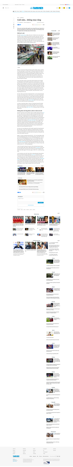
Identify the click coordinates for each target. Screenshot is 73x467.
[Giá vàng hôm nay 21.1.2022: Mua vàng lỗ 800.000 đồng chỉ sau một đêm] (22, 182)
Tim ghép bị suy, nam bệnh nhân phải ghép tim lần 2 (53, 395)
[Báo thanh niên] (36, 8)
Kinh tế (23, 11)
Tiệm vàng (27, 209)
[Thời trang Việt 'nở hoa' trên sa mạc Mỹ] (49, 435)
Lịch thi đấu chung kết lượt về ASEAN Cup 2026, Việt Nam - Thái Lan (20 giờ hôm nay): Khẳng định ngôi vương (53, 383)
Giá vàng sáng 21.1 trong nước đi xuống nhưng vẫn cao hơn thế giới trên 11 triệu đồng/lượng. (34, 183)
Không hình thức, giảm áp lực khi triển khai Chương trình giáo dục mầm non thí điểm (52, 368)
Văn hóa (39, 11)
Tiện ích (20, 4)
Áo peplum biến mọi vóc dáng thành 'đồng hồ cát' (52, 439)
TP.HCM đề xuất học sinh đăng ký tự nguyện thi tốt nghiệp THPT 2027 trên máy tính (53, 365)
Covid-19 (33, 154)
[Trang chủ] (13, 11)
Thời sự (18, 11)
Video (51, 11)
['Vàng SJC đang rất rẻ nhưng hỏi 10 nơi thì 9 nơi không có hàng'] (49, 290)
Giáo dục (34, 11)
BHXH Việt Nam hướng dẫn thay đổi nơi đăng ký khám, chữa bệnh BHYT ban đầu (57, 391)
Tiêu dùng (54, 11)
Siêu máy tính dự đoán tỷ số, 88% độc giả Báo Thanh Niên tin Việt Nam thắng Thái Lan (57, 375)
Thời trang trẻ (58, 11)
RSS (37, 456)
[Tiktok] (68, 4)
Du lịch (37, 11)
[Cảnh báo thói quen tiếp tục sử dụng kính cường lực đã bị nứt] (49, 405)
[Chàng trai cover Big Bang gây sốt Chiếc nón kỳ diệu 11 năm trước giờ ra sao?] (49, 347)
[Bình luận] (13, 24)
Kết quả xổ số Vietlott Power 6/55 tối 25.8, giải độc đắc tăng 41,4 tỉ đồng (53, 309)
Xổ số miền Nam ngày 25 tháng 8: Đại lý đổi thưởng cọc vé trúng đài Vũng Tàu (52, 312)
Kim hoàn (34, 209)
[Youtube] (65, 4)
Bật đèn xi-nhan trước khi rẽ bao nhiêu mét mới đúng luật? (52, 428)
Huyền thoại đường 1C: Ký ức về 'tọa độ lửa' (53, 265)
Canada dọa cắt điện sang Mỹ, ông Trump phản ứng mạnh (53, 283)
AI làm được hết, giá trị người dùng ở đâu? (52, 353)
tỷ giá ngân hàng (22, 141)
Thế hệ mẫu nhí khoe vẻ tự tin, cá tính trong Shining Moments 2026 (52, 442)
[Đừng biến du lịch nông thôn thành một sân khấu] (49, 320)
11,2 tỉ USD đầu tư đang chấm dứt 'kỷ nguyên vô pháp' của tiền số (53, 413)
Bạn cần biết (17, 4)
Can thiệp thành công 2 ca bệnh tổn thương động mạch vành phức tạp (52, 398)
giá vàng (31, 209)
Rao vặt (54, 450)
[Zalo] (69, 4)
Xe (49, 11)
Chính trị (15, 11)
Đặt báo (31, 456)
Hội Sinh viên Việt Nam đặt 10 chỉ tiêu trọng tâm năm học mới (52, 351)
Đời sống (26, 11)
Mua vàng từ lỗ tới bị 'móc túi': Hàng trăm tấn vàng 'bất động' (28, 186)
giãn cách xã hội (30, 107)
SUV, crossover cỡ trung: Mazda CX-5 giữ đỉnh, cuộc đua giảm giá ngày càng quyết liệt (57, 420)
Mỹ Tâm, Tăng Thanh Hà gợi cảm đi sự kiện (52, 339)
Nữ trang (19, 209)
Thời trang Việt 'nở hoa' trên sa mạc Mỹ (57, 434)
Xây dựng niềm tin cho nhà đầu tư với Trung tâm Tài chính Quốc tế (52, 280)
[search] (10, 8)
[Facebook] (67, 4)
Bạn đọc (54, 448)
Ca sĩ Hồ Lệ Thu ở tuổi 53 (49, 337)
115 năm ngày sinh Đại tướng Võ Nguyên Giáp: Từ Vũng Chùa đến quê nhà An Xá (57, 261)
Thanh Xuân (21, 22)
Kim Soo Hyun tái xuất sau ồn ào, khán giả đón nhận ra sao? (57, 333)
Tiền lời (24, 209)
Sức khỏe (28, 11)
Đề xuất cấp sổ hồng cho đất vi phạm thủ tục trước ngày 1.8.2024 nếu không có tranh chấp (52, 298)
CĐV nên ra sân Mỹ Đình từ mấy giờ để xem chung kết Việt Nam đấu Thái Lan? (52, 379)
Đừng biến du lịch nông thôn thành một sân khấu (57, 319)
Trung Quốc (38, 147)
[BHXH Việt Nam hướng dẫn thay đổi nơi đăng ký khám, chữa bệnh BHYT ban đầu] (49, 391)
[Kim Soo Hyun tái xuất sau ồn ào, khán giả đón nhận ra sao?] (49, 333)
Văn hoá (34, 450)
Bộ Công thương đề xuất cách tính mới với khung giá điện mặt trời (52, 294)
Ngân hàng (21, 17)
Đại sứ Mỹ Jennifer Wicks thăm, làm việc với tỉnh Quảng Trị (52, 268)
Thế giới (20, 11)
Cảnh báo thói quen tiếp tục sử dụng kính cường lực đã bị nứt (57, 404)
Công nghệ (47, 11)
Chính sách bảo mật (45, 456)
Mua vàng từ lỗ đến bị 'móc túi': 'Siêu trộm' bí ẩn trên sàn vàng (28, 189)
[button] (13, 18)
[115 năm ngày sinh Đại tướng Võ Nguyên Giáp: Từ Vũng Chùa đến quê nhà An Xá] (49, 262)
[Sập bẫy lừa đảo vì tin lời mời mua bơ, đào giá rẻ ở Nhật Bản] (49, 275)
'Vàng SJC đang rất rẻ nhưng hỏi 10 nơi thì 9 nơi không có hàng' (57, 289)
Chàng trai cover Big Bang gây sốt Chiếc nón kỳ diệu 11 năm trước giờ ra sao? (57, 346)
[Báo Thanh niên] (16, 456)
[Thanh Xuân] (18, 22)
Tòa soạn (40, 456)
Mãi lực (22, 209)
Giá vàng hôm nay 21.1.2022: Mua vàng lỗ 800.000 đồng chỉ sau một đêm (35, 180)
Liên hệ (23, 4)
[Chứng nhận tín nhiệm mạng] (46, 463)
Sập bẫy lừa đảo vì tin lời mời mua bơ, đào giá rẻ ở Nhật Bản (57, 274)
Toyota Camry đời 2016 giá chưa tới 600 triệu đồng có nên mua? (52, 424)
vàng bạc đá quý (23, 35)
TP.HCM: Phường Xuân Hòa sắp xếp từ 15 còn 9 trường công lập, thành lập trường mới (57, 360)
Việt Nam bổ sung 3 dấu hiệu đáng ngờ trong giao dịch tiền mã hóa (52, 410)
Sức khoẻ (24, 450)
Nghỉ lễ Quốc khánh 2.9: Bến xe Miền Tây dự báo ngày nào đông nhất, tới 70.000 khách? (57, 305)
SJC (43, 112)
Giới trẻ (31, 11)
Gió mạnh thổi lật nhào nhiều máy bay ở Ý (52, 326)
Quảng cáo (34, 456)
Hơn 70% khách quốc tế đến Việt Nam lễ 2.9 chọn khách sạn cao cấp (52, 324)
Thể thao (44, 11)
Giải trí (42, 11)
